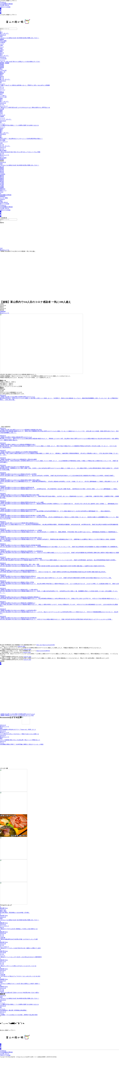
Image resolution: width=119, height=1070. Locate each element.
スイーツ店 (3, 97)
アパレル (2, 115)
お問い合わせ (5, 5)
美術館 (2, 66)
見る (1, 54)
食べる (2, 78)
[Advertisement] (59, 235)
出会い (2, 128)
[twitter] (0, 10)
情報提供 (2, 196)
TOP (1, 248)
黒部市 (2, 180)
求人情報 (2, 140)
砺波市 (2, 175)
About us (3, 2)
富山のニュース (4, 155)
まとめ (2, 144)
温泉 (1, 51)
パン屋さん (3, 95)
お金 (1, 143)
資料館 (2, 67)
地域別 (2, 159)
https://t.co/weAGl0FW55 (43, 650)
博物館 (2, 64)
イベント (2, 118)
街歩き (2, 76)
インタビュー (4, 141)
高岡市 (2, 168)
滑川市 (2, 177)
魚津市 (2, 169)
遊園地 (2, 39)
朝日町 (2, 181)
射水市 (2, 171)
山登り (2, 49)
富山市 (2, 166)
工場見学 (2, 42)
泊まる (2, 52)
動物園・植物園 (4, 63)
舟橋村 (2, 187)
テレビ (2, 156)
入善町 (2, 186)
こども (2, 43)
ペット (2, 46)
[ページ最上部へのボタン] (0, 1016)
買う (1, 100)
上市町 (2, 183)
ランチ (2, 88)
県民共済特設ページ (3, 189)
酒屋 (1, 98)
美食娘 (2, 92)
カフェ (2, 86)
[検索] (0, 30)
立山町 (2, 184)
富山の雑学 (3, 158)
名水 (1, 94)
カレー (2, 91)
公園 (1, 45)
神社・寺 (2, 72)
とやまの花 (3, 70)
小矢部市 (2, 174)
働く (1, 131)
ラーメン (2, 89)
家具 (1, 112)
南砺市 (2, 178)
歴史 (1, 69)
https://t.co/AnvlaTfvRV (48, 645)
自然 (1, 48)
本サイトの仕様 (5, 7)
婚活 (1, 129)
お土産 (2, 109)
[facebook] (0, 8)
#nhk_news (39, 645)
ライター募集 (4, 198)
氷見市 (2, 172)
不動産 (2, 116)
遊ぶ (1, 32)
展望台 (2, 73)
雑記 (1, 201)
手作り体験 (3, 40)
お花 (1, 113)
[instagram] (0, 11)
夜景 (1, 75)
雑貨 (1, 110)
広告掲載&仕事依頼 (7, 4)
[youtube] (0, 13)
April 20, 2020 (21, 646)
